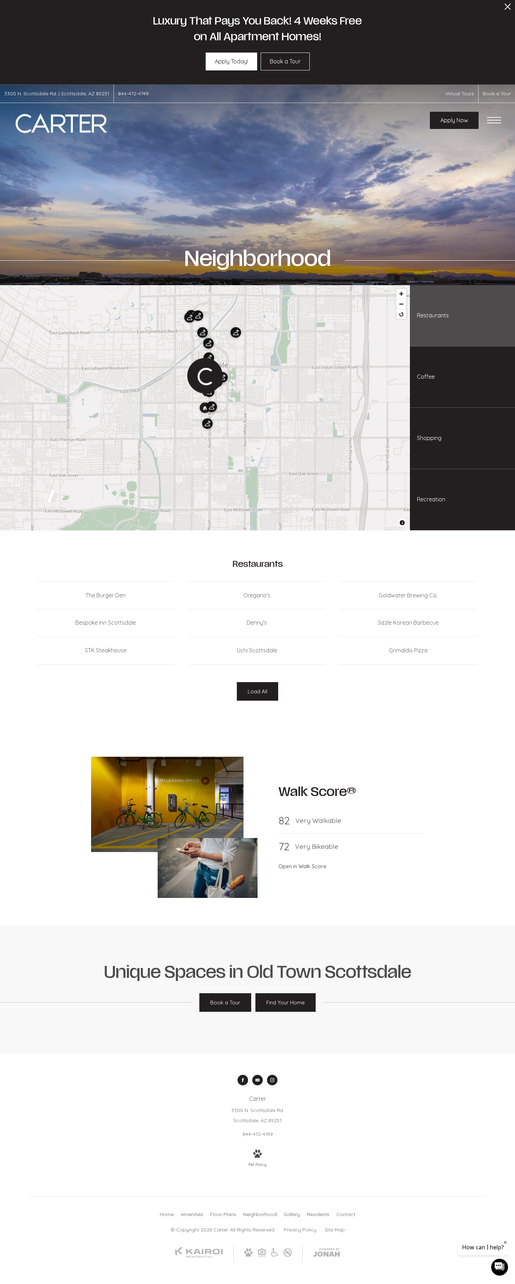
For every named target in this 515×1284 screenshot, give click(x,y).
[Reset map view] (401, 314)
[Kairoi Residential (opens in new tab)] (199, 1256)
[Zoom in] (401, 294)
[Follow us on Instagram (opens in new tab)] (272, 1080)
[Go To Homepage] (61, 123)
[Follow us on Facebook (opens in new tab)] (243, 1080)
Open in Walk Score (303, 866)
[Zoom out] (401, 304)
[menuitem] (166, 1214)
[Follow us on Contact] (257, 1080)
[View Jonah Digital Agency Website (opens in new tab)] (326, 1253)
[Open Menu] (494, 120)
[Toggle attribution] (402, 523)
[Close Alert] (507, 8)
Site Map (335, 1230)
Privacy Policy (300, 1230)
